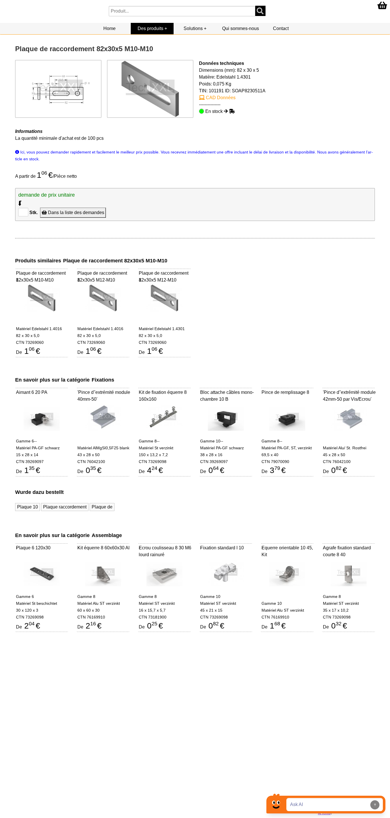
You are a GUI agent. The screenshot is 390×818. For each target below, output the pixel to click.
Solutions (193, 28)
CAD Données (220, 97)
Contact (281, 28)
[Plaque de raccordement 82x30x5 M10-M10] (150, 88)
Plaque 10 (27, 506)
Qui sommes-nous (240, 28)
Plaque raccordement (65, 506)
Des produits (150, 28)
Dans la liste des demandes (75, 212)
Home (109, 28)
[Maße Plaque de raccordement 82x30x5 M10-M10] (58, 88)
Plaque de (102, 506)
